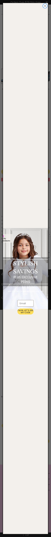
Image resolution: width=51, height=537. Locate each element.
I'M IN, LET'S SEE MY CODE (25, 311)
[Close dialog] (45, 6)
